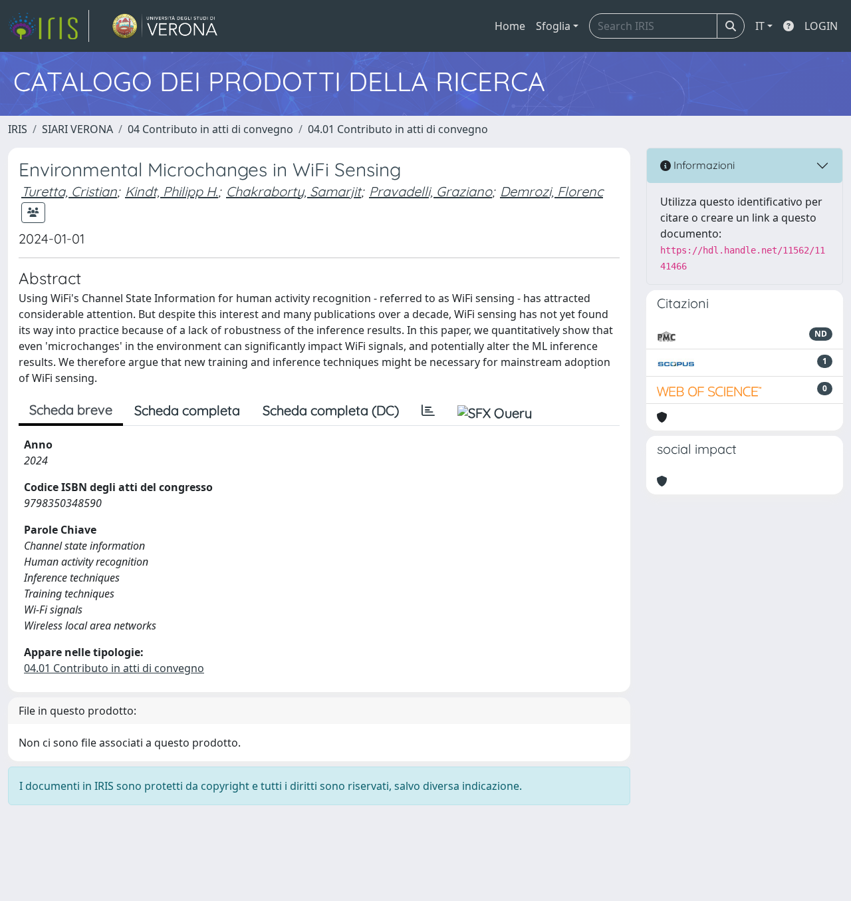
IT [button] (760, 26)
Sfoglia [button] (553, 26)
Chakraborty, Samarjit (293, 191)
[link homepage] (48, 26)
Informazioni (703, 165)
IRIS (17, 129)
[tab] (428, 411)
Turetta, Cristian (69, 191)
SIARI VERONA (77, 129)
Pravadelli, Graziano (430, 191)
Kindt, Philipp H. (171, 191)
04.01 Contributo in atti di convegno (398, 129)
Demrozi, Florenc (551, 191)
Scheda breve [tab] (70, 409)
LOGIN (821, 26)
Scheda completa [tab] (187, 410)
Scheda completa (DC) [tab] (331, 410)
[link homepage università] (165, 26)
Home (510, 26)
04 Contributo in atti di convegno (210, 129)
